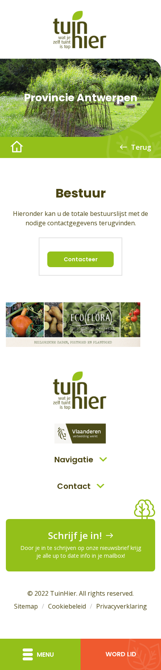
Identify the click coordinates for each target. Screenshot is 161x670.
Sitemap (26, 606)
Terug (141, 147)
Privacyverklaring (121, 606)
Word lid (121, 654)
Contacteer (81, 259)
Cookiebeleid (67, 606)
